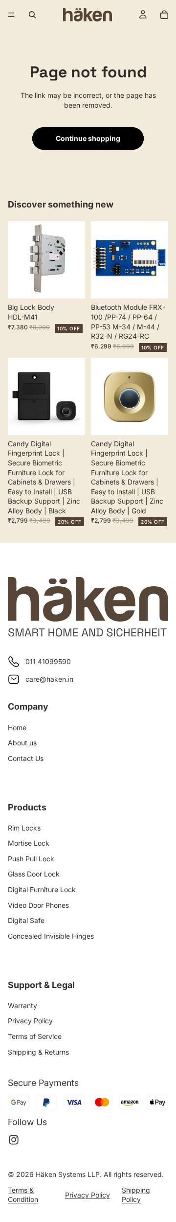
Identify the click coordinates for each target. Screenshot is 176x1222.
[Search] (32, 14)
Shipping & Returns (38, 1052)
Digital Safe (26, 920)
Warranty (22, 1005)
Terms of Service (35, 1036)
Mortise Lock (28, 843)
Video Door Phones (38, 905)
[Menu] (11, 14)
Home (17, 727)
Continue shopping (88, 138)
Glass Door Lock (34, 874)
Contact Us (26, 758)
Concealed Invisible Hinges (51, 936)
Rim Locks (24, 828)
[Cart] (164, 14)
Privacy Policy (30, 1020)
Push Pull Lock (31, 858)
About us (22, 742)
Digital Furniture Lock (42, 889)
